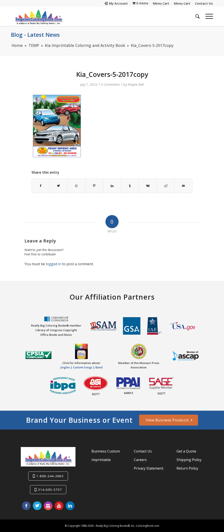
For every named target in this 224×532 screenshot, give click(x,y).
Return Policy (187, 468)
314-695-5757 (50, 489)
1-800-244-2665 (49, 476)
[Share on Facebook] (41, 186)
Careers (140, 459)
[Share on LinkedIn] (112, 186)
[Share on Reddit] (166, 186)
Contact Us (143, 451)
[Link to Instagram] (48, 505)
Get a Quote (186, 451)
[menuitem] (116, 3)
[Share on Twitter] (59, 186)
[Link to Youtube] (59, 505)
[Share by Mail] (183, 186)
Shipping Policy (189, 459)
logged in (53, 264)
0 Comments (110, 84)
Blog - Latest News (35, 34)
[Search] (197, 16)
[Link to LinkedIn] (70, 505)
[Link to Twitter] (37, 505)
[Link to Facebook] (26, 505)
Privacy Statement (148, 468)
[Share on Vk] (148, 186)
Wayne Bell (136, 84)
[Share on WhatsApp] (76, 186)
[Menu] (208, 16)
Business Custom (105, 451)
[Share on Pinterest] (94, 186)
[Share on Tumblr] (130, 186)
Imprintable (101, 459)
